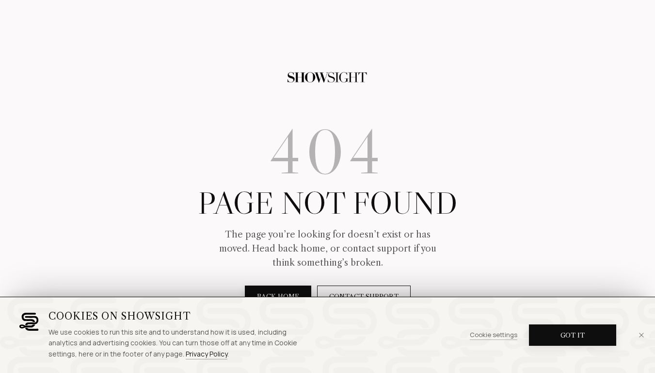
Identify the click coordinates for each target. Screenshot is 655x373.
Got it (572, 335)
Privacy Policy (206, 353)
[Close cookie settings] (641, 335)
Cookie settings (493, 334)
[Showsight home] (328, 77)
